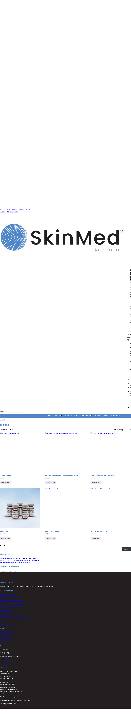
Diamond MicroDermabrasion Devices (12, 618)
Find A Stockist (86, 416)
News (106, 416)
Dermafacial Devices (7, 594)
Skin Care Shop (116, 416)
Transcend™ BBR (5, 614)
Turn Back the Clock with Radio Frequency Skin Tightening (19, 560)
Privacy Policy (4, 635)
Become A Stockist (71, 416)
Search (2, 546)
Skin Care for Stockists (7, 624)
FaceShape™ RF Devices (8, 597)
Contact (97, 416)
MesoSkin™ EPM (5, 611)
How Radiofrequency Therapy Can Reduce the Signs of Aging (20, 558)
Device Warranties (6, 639)
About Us (58, 416)
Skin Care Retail (5, 621)
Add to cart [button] (5, 482)
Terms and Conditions (7, 632)
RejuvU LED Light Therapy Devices (11, 601)
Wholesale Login (12, 212)
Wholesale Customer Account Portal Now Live (15, 562)
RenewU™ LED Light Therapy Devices (12, 604)
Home (49, 416)
